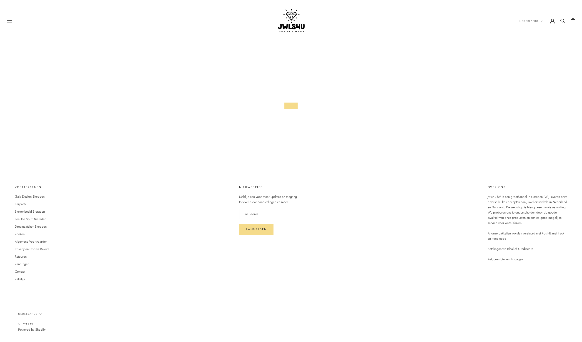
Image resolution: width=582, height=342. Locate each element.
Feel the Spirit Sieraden (30, 219)
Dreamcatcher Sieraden (31, 226)
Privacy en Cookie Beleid (32, 249)
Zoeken (20, 234)
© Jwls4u (26, 323)
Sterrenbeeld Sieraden (30, 211)
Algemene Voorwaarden (31, 241)
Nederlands (529, 21)
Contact (20, 271)
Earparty (20, 204)
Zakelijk (20, 279)
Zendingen (22, 264)
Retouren (21, 256)
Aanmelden (256, 229)
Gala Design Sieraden (30, 196)
